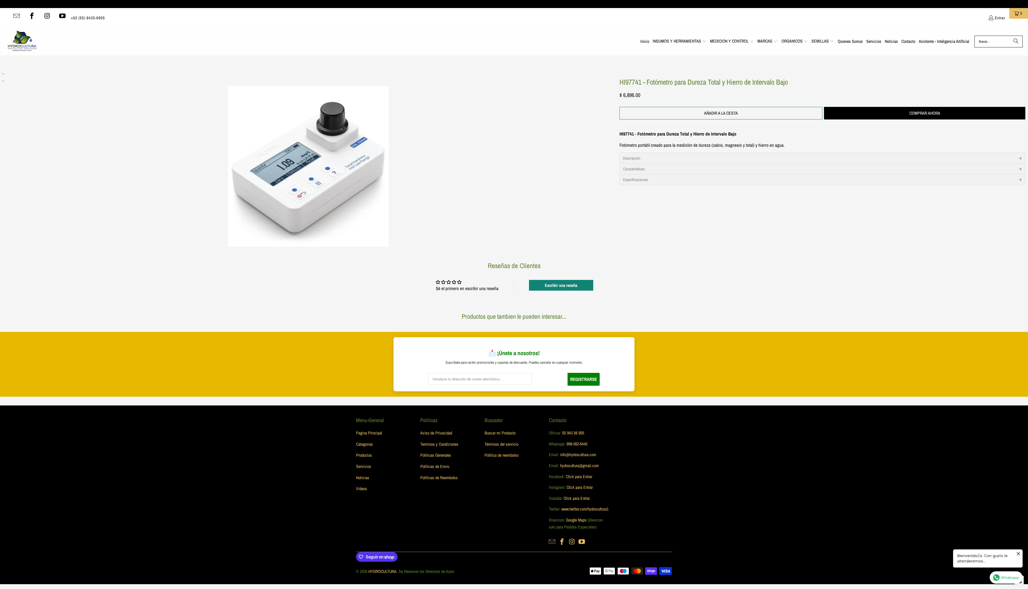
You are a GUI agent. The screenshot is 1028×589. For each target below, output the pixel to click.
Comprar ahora (924, 113)
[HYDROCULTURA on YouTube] (62, 16)
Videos (361, 489)
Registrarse (583, 379)
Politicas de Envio (434, 466)
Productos (364, 455)
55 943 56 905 (573, 433)
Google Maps (576, 520)
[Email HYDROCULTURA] (16, 16)
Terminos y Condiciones (439, 444)
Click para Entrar (579, 476)
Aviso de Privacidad (436, 433)
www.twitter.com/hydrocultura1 (585, 509)
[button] (679, 41)
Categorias (364, 444)
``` (308, 159)
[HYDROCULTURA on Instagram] (47, 16)
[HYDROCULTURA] (22, 41)
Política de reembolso (502, 455)
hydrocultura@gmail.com (579, 465)
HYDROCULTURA (382, 571)
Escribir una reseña (561, 285)
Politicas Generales (435, 455)
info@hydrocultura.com (578, 454)
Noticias (362, 478)
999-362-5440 (576, 444)
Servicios (363, 466)
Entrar (1000, 18)
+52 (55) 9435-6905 (88, 18)
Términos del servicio (501, 444)
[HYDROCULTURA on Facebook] (32, 16)
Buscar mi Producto (500, 433)
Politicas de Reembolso (439, 478)
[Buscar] (1016, 41)
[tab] (822, 158)
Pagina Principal (369, 433)
